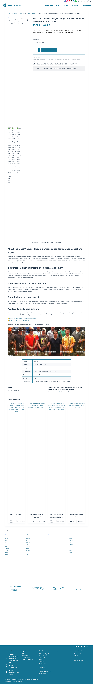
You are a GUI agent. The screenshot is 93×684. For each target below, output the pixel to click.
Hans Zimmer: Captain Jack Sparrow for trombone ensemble (36, 516)
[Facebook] (65, 1)
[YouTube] (69, 1)
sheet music (73, 63)
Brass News (49, 5)
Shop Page (42, 667)
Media (66, 5)
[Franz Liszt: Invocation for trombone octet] (16, 457)
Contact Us (87, 5)
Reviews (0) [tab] (58, 242)
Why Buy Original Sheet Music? (59, 588)
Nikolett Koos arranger (45, 671)
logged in (58, 392)
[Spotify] (76, 1)
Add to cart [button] (81, 521)
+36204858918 (13, 667)
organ (67, 63)
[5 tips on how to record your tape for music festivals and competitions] (7, 588)
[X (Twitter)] (71, 1)
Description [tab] (35, 242)
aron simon (39, 63)
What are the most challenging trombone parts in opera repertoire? (38, 589)
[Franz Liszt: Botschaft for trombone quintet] (77, 457)
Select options (21, 521)
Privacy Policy (26, 655)
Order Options (36, 39)
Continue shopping (70, 68)
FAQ (23, 654)
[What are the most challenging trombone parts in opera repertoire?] (28, 588)
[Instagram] (67, 1)
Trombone (71, 59)
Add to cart (49, 50)
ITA (40, 669)
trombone (48, 64)
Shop (58, 5)
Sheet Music (43, 59)
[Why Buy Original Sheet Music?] (50, 588)
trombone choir (56, 64)
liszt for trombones (59, 63)
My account (42, 663)
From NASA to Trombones (79, 588)
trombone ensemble (67, 64)
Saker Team (42, 673)
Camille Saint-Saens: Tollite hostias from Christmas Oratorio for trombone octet (56, 516)
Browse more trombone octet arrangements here (22, 318)
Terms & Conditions (27, 659)
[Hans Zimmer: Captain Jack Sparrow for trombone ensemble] (36, 457)
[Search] (90, 1)
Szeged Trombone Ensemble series (57, 59)
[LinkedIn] (74, 1)
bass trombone (48, 63)
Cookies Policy (26, 657)
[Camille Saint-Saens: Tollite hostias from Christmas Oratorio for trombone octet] (56, 457)
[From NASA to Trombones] (71, 588)
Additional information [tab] (47, 242)
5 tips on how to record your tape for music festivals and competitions (16, 588)
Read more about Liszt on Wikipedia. (19, 320)
